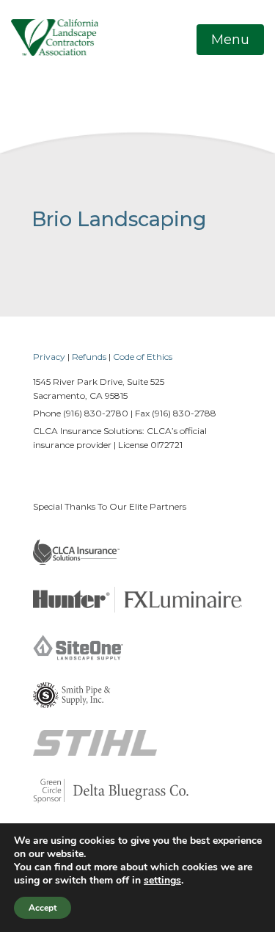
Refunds (89, 356)
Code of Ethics (142, 356)
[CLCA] (54, 36)
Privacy (49, 356)
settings (162, 880)
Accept (42, 908)
